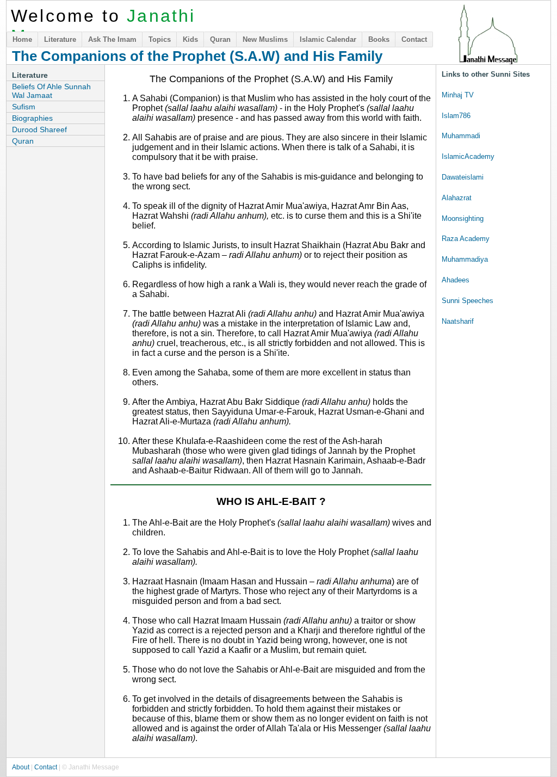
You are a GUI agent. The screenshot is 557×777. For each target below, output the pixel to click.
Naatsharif (458, 321)
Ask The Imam (112, 39)
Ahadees (455, 280)
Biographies (32, 118)
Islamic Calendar (328, 39)
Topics (159, 39)
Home (22, 39)
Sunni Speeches (467, 301)
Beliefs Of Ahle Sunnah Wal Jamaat (51, 91)
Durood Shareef (39, 129)
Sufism (23, 106)
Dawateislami (463, 177)
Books (378, 39)
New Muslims (265, 39)
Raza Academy (466, 239)
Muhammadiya (465, 259)
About (20, 767)
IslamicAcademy (468, 156)
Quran (220, 39)
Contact (414, 39)
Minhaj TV (458, 95)
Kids (190, 39)
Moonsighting (463, 218)
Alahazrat (457, 198)
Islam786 (456, 116)
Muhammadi (461, 136)
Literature (60, 39)
